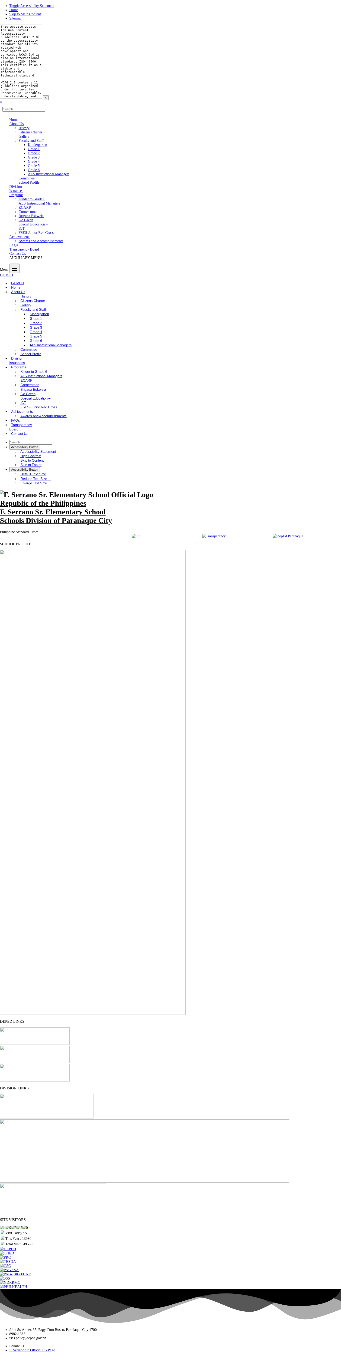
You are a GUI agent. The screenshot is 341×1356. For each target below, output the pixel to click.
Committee (27, 178)
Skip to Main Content (25, 14)
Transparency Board (24, 249)
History (24, 128)
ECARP (25, 207)
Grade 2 (34, 153)
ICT (22, 228)
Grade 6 (34, 170)
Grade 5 (34, 166)
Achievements (19, 237)
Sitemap (15, 18)
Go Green (26, 220)
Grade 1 (34, 149)
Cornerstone (27, 212)
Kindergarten (37, 145)
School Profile (29, 182)
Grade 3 (34, 157)
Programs (16, 195)
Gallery (24, 136)
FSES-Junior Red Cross (36, 233)
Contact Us (17, 253)
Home (13, 10)
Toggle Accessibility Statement (31, 6)
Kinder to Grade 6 (32, 199)
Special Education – (33, 224)
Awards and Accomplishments (41, 241)
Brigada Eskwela (31, 216)
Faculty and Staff (31, 140)
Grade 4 (34, 161)
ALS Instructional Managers (48, 174)
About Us (16, 124)
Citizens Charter (30, 132)
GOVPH (6, 275)
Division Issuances (16, 189)
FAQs (13, 245)
